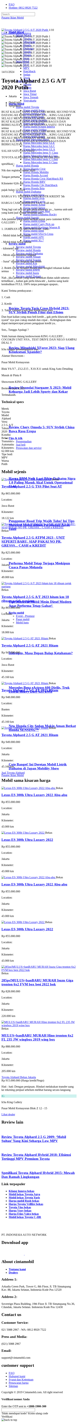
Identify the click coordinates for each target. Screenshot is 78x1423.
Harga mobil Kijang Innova (39, 126)
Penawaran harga (18, 1382)
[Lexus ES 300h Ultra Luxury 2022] (23, 832)
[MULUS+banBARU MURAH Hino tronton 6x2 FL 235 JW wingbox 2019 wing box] (39, 1025)
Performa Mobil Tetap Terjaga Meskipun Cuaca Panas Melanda (39, 565)
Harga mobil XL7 (33, 240)
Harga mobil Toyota (27, 107)
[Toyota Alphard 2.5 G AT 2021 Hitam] (25, 638)
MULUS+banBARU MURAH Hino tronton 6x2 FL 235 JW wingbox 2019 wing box (37, 1037)
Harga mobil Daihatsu (28, 191)
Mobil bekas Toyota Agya (24, 1194)
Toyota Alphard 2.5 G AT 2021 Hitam (29, 645)
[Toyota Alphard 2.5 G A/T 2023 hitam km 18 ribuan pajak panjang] (39, 586)
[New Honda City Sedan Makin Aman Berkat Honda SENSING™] (24, 718)
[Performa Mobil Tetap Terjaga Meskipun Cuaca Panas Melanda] (24, 556)
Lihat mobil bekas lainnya (16, 33)
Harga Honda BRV (34, 181)
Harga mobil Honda (27, 165)
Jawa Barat (29, 90)
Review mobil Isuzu (27, 273)
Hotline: (23, 7)
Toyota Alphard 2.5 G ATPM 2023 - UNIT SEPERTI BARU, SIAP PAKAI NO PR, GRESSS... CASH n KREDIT (33, 541)
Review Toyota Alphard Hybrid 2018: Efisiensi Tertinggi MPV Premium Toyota (36, 1157)
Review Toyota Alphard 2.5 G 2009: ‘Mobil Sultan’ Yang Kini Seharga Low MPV (33, 1139)
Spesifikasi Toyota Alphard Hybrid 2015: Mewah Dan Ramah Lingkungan (38, 1175)
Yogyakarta (29, 100)
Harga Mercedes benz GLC (39, 146)
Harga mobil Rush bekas (24, 1200)
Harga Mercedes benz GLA (39, 149)
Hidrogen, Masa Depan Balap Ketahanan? (41, 653)
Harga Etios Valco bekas (24, 1213)
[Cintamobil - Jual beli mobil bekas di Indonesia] (15, 26)
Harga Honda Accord (35, 175)
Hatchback (29, 71)
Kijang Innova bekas (21, 1191)
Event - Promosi (25, 616)
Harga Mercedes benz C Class (40, 159)
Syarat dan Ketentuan (21, 1379)
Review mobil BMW (28, 269)
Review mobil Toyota (28, 246)
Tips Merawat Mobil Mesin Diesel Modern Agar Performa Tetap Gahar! (40, 604)
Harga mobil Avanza (35, 120)
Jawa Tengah (30, 97)
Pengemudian (24, 441)
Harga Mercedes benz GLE (39, 142)
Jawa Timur (30, 94)
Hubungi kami (17, 1376)
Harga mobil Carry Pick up (38, 224)
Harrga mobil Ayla (33, 198)
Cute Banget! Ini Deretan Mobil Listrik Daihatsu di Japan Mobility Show (38, 766)
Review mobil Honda (28, 250)
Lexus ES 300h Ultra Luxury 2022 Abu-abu (34, 795)
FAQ (12, 4)
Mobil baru (22, 622)
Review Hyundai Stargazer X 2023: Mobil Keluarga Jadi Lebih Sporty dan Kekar (40, 389)
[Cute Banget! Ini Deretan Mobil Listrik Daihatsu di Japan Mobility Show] (24, 757)
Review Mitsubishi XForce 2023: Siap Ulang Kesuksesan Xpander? (42, 350)
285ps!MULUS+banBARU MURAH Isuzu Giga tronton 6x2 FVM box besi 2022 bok (37, 982)
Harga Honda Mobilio (36, 172)
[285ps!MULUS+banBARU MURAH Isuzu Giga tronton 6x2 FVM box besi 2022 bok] (39, 970)
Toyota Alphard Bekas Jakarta (18, 1077)
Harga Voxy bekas (20, 1210)
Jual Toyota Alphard (13, 772)
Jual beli (20, 444)
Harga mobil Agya (33, 110)
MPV (26, 68)
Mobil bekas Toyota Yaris (24, 1197)
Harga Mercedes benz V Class (40, 152)
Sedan (26, 74)
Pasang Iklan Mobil (12, 17)
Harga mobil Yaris (33, 116)
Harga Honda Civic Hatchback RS (43, 178)
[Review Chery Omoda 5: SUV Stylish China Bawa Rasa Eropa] (24, 420)
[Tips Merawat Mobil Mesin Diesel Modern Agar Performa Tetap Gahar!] (24, 594)
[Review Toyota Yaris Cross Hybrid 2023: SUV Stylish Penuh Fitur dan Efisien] (24, 301)
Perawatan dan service (29, 447)
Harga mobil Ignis (33, 230)
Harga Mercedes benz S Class (40, 162)
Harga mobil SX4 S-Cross (38, 233)
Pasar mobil (22, 619)
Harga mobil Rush (33, 123)
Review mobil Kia (26, 263)
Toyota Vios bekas (20, 1207)
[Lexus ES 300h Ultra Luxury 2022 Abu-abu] (28, 788)
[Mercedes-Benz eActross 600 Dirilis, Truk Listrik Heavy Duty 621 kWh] (24, 680)
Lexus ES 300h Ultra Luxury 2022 (27, 840)
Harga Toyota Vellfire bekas (26, 1204)
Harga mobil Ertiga (34, 220)
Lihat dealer (8, 1114)
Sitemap (13, 1386)
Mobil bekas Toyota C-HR (25, 1217)
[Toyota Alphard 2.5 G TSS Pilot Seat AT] (26, 479)
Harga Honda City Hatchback (40, 185)
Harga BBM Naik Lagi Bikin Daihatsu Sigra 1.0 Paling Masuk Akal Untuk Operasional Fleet (42, 482)
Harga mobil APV (33, 237)
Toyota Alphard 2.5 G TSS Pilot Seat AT (31, 486)
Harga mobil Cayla (34, 113)
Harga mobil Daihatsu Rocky (40, 214)
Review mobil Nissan (28, 256)
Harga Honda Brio (34, 188)
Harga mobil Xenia (34, 204)
